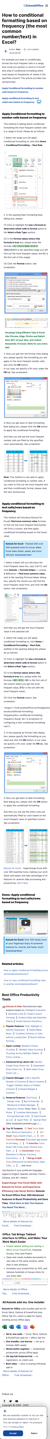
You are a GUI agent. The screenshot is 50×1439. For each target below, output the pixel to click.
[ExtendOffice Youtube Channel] (16, 1400)
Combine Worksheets (27, 1112)
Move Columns (36, 1081)
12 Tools (31, 1128)
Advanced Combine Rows (26, 1161)
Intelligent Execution (35, 1010)
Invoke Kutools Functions (28, 1021)
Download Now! (14, 950)
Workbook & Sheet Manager (21, 1105)
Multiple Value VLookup (31, 1049)
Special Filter (39, 1120)
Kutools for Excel (12, 868)
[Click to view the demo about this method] (37, 102)
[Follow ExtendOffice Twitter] (10, 1400)
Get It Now (22, 883)
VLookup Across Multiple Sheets (22, 1053)
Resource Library (15, 1108)
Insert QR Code (14, 1147)
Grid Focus (31, 1097)
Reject (34, 1433)
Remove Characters (21, 1132)
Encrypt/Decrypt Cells (18, 1116)
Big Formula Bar (32, 1101)
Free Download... (23, 1225)
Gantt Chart (26, 1136)
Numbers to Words (16, 1154)
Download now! (23, 554)
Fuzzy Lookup (13, 1057)
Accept (13, 1433)
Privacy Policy (17, 1426)
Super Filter (23, 1120)
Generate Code (15, 1013)
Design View (13, 1101)
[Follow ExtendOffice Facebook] (4, 1400)
